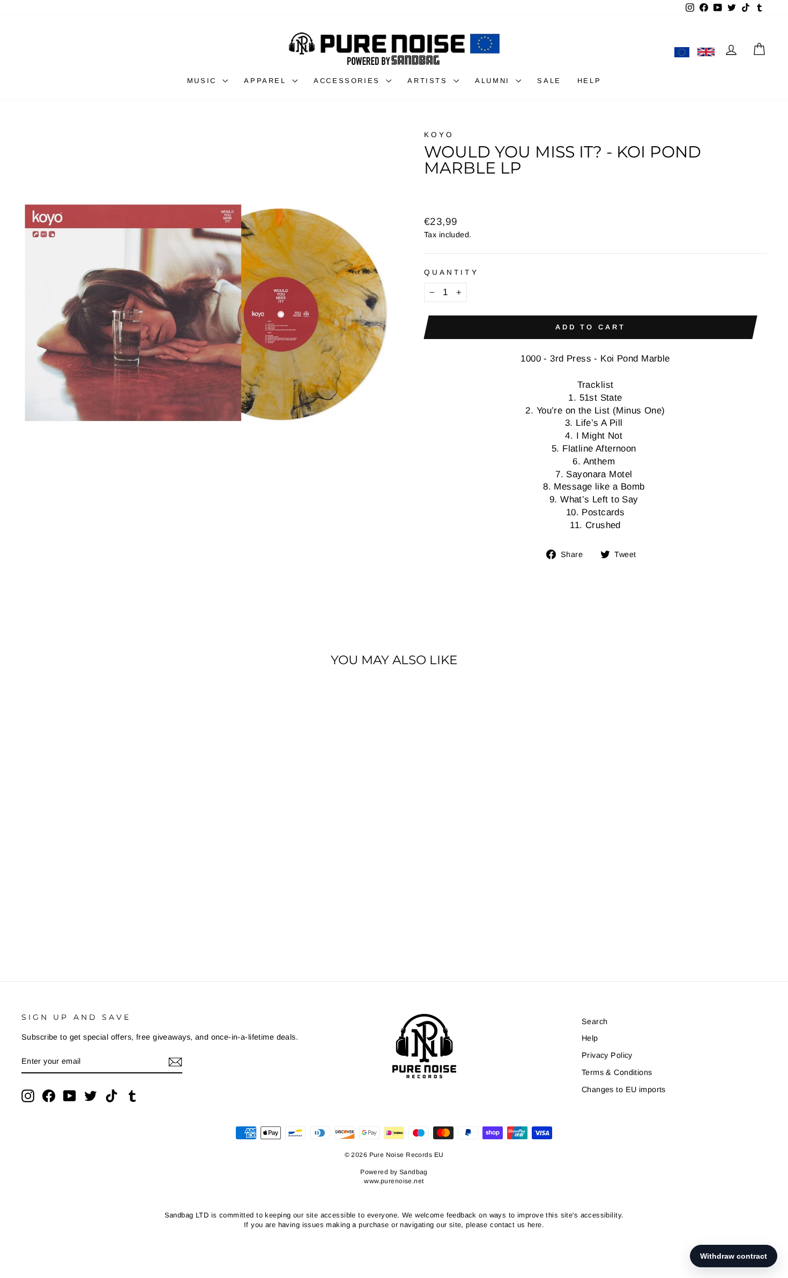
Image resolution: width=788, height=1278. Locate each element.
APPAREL (266, 81)
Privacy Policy (607, 1055)
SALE (549, 81)
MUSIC (203, 81)
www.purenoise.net (393, 1181)
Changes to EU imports (624, 1089)
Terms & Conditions (617, 1072)
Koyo (439, 135)
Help (590, 1038)
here (534, 1225)
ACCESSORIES (348, 81)
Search (595, 1021)
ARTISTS (429, 81)
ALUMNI (494, 81)
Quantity (451, 272)
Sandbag (413, 1172)
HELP (589, 81)
